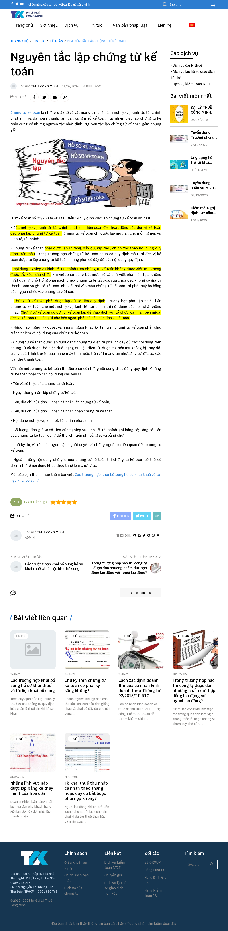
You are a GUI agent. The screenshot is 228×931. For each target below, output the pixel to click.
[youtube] (22, 4)
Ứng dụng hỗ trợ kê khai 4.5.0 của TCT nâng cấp (202, 165)
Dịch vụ (72, 25)
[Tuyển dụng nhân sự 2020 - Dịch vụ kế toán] (179, 189)
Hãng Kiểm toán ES (153, 893)
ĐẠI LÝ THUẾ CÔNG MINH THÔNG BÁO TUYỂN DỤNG (202, 114)
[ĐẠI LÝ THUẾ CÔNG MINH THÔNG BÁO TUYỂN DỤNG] (179, 114)
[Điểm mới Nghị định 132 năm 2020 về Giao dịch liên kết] (179, 214)
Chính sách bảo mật (76, 878)
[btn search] (213, 6)
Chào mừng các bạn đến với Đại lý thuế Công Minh (59, 4)
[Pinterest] (148, 535)
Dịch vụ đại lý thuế (187, 65)
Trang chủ (23, 25)
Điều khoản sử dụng (75, 865)
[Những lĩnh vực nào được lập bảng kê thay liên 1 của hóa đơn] (33, 752)
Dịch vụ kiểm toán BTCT (191, 84)
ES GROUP (153, 862)
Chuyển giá (113, 875)
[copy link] (64, 97)
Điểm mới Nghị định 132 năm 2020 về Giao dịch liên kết (203, 215)
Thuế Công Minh (44, 86)
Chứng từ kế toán (25, 112)
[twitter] (17, 4)
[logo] (27, 17)
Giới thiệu (49, 25)
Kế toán (183, 636)
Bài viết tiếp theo (140, 557)
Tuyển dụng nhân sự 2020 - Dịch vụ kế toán (204, 188)
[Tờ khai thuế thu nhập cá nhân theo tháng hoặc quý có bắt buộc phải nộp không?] (87, 752)
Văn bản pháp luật (130, 25)
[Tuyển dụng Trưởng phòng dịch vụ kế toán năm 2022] (179, 139)
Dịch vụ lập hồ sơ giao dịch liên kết (115, 888)
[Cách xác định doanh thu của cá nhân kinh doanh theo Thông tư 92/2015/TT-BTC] (141, 649)
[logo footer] (34, 858)
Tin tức (96, 25)
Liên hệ (164, 25)
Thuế (73, 636)
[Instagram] (153, 535)
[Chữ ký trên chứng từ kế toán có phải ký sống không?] (87, 649)
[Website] (139, 535)
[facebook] (12, 4)
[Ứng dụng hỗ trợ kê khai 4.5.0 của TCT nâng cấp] (179, 164)
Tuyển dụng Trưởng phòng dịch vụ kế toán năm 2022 (204, 140)
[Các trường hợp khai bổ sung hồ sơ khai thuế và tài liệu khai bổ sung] (33, 649)
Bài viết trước (28, 557)
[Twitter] (143, 535)
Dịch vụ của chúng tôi (73, 891)
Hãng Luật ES (155, 870)
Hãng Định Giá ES (155, 880)
